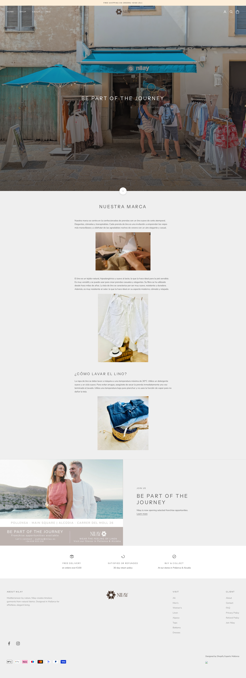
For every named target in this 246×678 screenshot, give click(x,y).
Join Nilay (230, 622)
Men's (175, 603)
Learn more (142, 513)
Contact (229, 603)
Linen (175, 612)
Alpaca (176, 617)
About (36, 12)
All (174, 598)
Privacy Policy (232, 612)
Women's (177, 607)
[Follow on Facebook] (9, 643)
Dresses (176, 632)
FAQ (48, 12)
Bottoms (177, 627)
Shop (23, 12)
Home (10, 12)
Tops (175, 622)
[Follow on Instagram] (18, 643)
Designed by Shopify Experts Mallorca (222, 656)
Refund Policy (232, 617)
